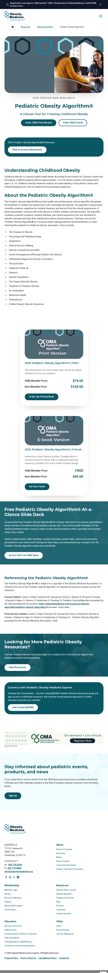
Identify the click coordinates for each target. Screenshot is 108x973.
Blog (58, 902)
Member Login (10, 890)
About (59, 844)
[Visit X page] (14, 877)
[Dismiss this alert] (100, 4)
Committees (10, 909)
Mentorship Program (13, 906)
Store (58, 926)
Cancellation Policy (47, 958)
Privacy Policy (11, 958)
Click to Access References (27, 149)
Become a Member (13, 898)
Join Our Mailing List (65, 934)
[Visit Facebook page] (6, 877)
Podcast (60, 906)
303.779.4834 (14, 868)
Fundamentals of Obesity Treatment (20, 934)
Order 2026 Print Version (38, 122)
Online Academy (11, 938)
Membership (11, 885)
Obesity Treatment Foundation (69, 869)
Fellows (7, 902)
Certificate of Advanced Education (19, 946)
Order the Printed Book (41, 396)
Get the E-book (37, 486)
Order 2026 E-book (73, 122)
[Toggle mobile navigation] (101, 16)
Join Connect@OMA (23, 707)
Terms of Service (28, 958)
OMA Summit (10, 930)
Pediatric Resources (65, 898)
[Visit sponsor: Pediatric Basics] (54, 738)
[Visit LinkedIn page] (18, 877)
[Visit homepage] (14, 16)
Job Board (60, 909)
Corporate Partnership (66, 865)
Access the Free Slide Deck (23, 555)
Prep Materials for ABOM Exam (18, 942)
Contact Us (64, 958)
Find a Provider (62, 861)
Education (10, 921)
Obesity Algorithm (45, 27)
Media (59, 857)
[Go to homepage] (12, 26)
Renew (7, 894)
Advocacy (60, 853)
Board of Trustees (64, 849)
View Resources (17, 667)
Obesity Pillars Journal (66, 890)
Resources (25, 27)
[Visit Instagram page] (10, 877)
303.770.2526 (15, 864)
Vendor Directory (63, 913)
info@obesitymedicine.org (18, 871)
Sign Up (13, 795)
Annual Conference (13, 926)
